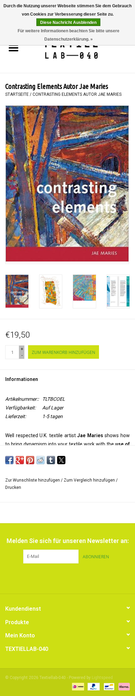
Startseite (17, 94)
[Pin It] (30, 460)
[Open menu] (13, 47)
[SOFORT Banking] (123, 686)
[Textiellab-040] (80, 48)
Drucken (13, 487)
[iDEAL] (77, 686)
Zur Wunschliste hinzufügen (33, 480)
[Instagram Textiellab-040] (79, 577)
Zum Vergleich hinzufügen (90, 480)
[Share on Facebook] (9, 460)
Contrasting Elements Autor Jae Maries (77, 94)
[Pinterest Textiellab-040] (67, 577)
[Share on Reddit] (40, 460)
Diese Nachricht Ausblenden (68, 22)
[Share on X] (61, 460)
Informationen (21, 379)
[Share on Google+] (20, 460)
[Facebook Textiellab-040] (55, 577)
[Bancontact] (108, 686)
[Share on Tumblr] (51, 460)
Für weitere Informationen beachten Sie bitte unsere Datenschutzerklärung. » (68, 35)
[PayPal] (93, 686)
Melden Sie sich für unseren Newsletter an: (68, 540)
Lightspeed (102, 677)
